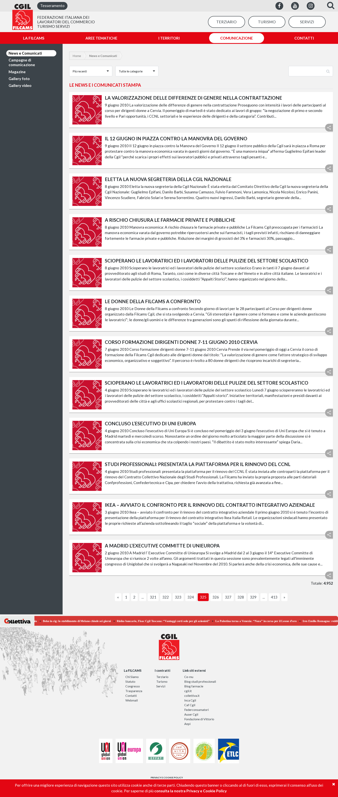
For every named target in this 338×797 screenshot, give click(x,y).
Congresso (132, 686)
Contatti (131, 695)
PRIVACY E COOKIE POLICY (167, 777)
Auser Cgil (191, 714)
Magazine (17, 71)
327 (228, 597)
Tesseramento (52, 5)
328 (240, 597)
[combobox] (90, 71)
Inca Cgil (190, 700)
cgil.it (188, 691)
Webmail (131, 700)
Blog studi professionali (200, 681)
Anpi (187, 724)
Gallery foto (19, 78)
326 (215, 597)
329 (253, 597)
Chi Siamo (132, 677)
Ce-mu (188, 677)
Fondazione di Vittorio (199, 719)
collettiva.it (192, 695)
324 (190, 597)
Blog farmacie (193, 686)
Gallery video (20, 85)
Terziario (162, 677)
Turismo (161, 681)
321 (153, 597)
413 (274, 597)
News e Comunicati (25, 53)
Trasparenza (133, 691)
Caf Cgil (189, 705)
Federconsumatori (196, 709)
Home (77, 56)
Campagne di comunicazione (22, 62)
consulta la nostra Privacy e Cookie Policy (190, 791)
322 (165, 597)
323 (178, 597)
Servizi (160, 686)
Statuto (130, 681)
